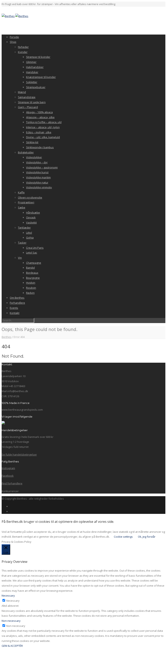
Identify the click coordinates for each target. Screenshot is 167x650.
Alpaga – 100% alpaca (39, 112)
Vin (20, 257)
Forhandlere (17, 303)
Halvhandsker (35, 67)
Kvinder (22, 52)
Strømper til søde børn (32, 102)
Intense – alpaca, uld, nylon (43, 127)
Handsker (32, 72)
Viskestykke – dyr (37, 162)
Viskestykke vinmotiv (39, 187)
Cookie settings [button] (123, 536)
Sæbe (21, 207)
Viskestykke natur (37, 182)
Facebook (8, 475)
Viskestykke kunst (37, 172)
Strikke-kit (32, 142)
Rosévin (31, 288)
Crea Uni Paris (35, 248)
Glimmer (31, 62)
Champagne (33, 263)
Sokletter (31, 82)
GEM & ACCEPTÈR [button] (12, 646)
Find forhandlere (12, 483)
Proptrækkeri (26, 202)
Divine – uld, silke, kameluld (43, 137)
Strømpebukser (35, 87)
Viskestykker (34, 157)
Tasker (22, 242)
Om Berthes (17, 297)
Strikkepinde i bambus (40, 147)
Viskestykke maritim (38, 177)
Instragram (8, 468)
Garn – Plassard (28, 107)
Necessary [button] (8, 595)
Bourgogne (33, 278)
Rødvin (30, 293)
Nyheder (23, 47)
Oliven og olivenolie (30, 197)
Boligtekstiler (26, 152)
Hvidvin (30, 282)
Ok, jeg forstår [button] (146, 536)
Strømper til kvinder (38, 57)
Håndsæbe (33, 212)
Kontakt (14, 313)
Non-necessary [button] (11, 621)
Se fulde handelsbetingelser (19, 454)
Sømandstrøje (26, 97)
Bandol (30, 267)
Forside (14, 37)
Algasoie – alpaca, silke (40, 117)
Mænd (22, 92)
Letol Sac (31, 252)
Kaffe (21, 192)
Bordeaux (32, 273)
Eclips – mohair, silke (38, 132)
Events (14, 308)
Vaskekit (31, 222)
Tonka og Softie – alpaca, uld (44, 122)
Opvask (31, 217)
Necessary (13, 600)
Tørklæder (24, 227)
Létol (29, 232)
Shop (13, 42)
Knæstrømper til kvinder (41, 77)
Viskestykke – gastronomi (42, 167)
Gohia (30, 237)
